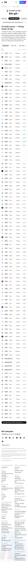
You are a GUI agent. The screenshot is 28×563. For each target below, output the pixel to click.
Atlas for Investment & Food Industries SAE (11, 259)
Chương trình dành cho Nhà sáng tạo (7, 528)
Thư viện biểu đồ (19, 544)
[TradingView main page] (7, 431)
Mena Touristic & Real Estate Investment (11, 410)
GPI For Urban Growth (11, 193)
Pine (2, 481)
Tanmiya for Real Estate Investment (11, 377)
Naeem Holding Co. (11, 86)
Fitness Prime (11, 182)
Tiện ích (16, 542)
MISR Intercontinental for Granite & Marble (11, 380)
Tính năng (17, 467)
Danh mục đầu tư (5, 504)
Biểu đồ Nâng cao (19, 547)
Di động (3, 516)
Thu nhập (3, 496)
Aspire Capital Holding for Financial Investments (11, 108)
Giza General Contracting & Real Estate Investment (11, 145)
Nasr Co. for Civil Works (11, 391)
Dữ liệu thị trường (19, 470)
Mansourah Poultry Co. (11, 255)
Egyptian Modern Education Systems (11, 138)
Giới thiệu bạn (4, 526)
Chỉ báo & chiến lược (6, 545)
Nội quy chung (5, 531)
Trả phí (16, 469)
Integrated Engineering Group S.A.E (11, 123)
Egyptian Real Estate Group (11, 185)
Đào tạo (3, 539)
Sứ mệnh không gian (20, 500)
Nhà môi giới (18, 478)
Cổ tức (3, 497)
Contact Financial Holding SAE (11, 344)
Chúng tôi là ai (18, 498)
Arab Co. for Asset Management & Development (11, 244)
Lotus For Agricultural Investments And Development (11, 196)
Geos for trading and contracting (11, 156)
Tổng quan (17, 476)
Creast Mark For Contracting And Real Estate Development (11, 299)
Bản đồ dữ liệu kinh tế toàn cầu (6, 509)
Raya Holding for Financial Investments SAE (11, 417)
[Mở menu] (2, 2)
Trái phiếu (3, 475)
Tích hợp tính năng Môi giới (20, 556)
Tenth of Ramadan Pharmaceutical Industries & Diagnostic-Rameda (11, 399)
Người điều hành (5, 532)
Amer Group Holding (11, 402)
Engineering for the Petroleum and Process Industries (11, 79)
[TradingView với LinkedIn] (17, 438)
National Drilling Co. (11, 340)
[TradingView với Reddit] (2, 441)
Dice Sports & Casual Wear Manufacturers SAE (11, 222)
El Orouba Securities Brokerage (11, 200)
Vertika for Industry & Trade (11, 406)
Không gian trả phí (5, 550)
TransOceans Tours (11, 57)
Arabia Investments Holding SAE (11, 112)
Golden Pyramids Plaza (11, 174)
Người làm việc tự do (6, 548)
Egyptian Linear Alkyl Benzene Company (11, 71)
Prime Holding (11, 263)
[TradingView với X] (2, 438)
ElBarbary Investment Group (11, 90)
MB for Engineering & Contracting (11, 413)
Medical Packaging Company (11, 211)
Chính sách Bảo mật (19, 526)
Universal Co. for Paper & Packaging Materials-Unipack (11, 97)
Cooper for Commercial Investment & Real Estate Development (11, 115)
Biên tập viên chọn (6, 540)
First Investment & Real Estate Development (11, 384)
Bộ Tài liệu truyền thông (20, 506)
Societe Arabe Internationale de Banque (11, 296)
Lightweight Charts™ (20, 545)
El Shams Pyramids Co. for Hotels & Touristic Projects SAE (11, 226)
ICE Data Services (16, 448)
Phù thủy (3, 546)
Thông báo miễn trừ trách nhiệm (19, 524)
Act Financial (11, 270)
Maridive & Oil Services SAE (11, 126)
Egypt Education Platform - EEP (11, 152)
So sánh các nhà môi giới (20, 481)
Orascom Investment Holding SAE (11, 233)
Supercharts (4, 467)
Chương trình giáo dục (20, 560)
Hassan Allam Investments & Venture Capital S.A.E (11, 149)
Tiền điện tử (4, 476)
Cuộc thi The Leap (19, 483)
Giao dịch (3, 537)
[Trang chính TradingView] (5, 2)
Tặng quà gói (18, 472)
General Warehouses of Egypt (11, 355)
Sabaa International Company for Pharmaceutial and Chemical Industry (11, 347)
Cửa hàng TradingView (20, 511)
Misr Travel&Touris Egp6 (11, 395)
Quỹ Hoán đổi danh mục (7, 473)
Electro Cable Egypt (11, 248)
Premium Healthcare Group (11, 60)
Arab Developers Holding (11, 93)
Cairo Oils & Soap (11, 215)
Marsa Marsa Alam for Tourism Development (11, 314)
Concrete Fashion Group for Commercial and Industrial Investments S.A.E (11, 75)
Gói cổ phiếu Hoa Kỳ (19, 493)
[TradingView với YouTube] (10, 438)
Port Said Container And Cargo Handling (11, 351)
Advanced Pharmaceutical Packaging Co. (11, 204)
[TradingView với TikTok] (24, 438)
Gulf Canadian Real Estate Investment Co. (11, 281)
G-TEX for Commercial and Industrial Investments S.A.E (11, 53)
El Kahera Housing (11, 207)
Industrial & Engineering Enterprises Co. (11, 163)
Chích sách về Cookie (20, 528)
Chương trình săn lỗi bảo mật (21, 535)
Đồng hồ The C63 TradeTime (19, 516)
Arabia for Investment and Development (11, 134)
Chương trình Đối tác (20, 558)
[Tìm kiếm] (16, 2)
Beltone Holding (11, 292)
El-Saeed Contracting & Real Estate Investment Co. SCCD (11, 237)
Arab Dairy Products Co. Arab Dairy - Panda (11, 318)
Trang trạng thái (18, 537)
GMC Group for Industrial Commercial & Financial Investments (11, 229)
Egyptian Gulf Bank (11, 119)
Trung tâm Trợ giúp (19, 503)
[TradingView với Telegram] (20, 438)
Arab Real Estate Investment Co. (11, 325)
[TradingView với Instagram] (13, 438)
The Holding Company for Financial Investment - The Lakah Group (11, 307)
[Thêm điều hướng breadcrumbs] (9, 6)
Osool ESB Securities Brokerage (11, 241)
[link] (14, 22)
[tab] (4, 18)
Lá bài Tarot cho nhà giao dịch (20, 513)
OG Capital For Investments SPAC (11, 160)
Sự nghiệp (17, 505)
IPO (2, 499)
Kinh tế (3, 494)
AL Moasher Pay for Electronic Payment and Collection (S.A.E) (11, 288)
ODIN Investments (11, 303)
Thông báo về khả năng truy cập (20, 530)
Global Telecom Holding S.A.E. (11, 329)
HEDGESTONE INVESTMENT (11, 68)
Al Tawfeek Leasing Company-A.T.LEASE (11, 373)
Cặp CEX (3, 478)
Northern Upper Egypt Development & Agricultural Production (11, 274)
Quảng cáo (17, 553)
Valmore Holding (11, 130)
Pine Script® (4, 512)
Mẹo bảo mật (18, 533)
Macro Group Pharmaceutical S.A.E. (11, 189)
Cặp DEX (3, 480)
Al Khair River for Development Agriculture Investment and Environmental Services (11, 101)
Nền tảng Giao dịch (19, 549)
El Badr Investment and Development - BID (11, 252)
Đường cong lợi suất (6, 505)
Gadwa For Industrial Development (11, 141)
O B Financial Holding (11, 167)
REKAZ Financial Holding (11, 332)
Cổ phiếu (3, 472)
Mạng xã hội (4, 523)
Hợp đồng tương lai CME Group (19, 488)
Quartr (20, 458)
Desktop (3, 518)
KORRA (11, 310)
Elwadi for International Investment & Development (11, 218)
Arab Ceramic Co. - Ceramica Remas (11, 171)
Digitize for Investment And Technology (11, 266)
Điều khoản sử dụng (19, 522)
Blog (16, 501)
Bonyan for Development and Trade (11, 336)
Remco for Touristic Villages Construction (11, 321)
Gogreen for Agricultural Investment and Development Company (11, 178)
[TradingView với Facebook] (6, 438)
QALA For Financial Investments (11, 388)
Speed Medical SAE (11, 104)
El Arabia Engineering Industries (11, 285)
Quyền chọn (4, 507)
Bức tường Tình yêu (6, 524)
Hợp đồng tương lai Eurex (19, 491)
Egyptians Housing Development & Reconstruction (11, 277)
